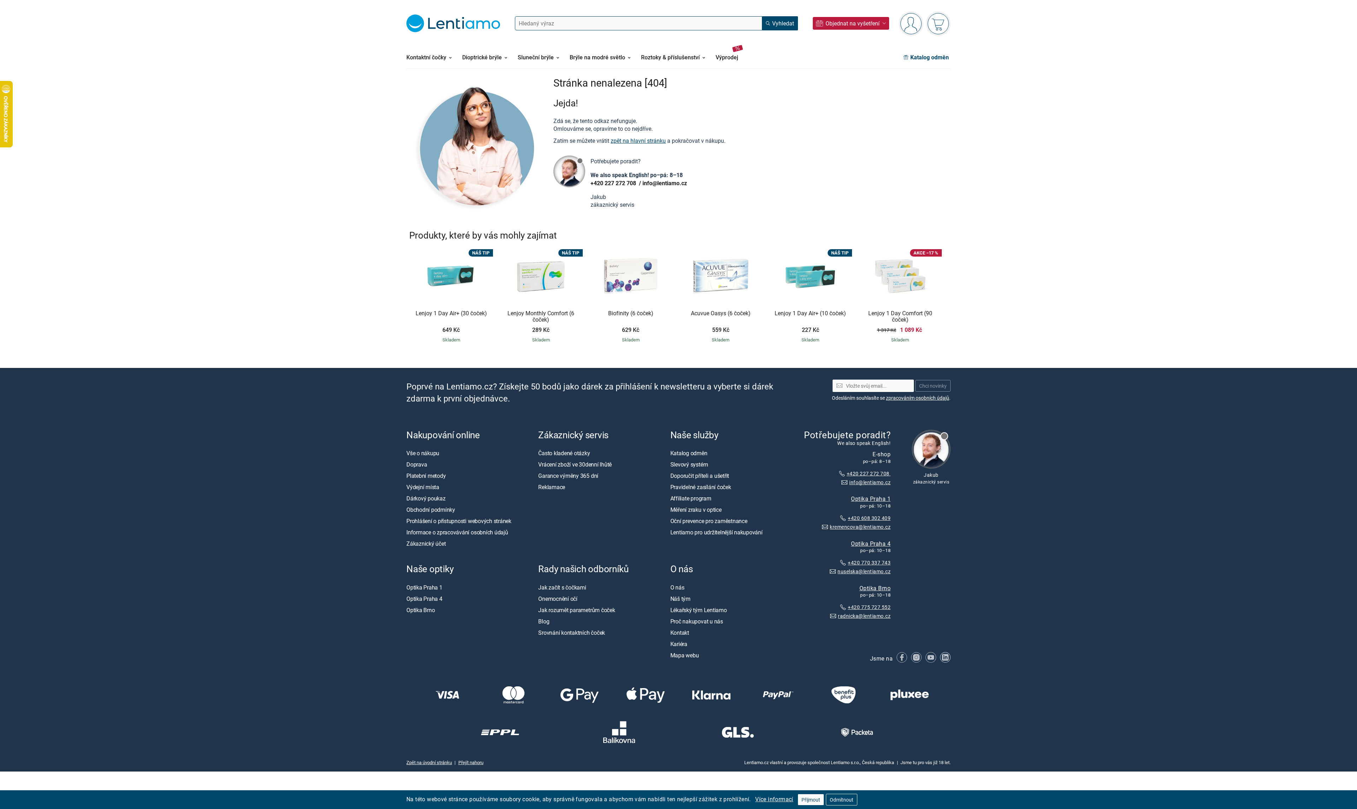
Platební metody (426, 476)
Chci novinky (933, 385)
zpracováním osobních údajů (917, 397)
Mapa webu (684, 655)
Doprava (416, 464)
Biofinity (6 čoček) (630, 313)
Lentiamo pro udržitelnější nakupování (716, 532)
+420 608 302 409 (869, 518)
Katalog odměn (688, 453)
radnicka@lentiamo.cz (864, 615)
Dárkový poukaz (426, 498)
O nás (677, 587)
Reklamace (551, 487)
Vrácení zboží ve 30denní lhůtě (575, 464)
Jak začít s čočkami (562, 587)
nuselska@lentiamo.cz (864, 571)
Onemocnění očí (557, 599)
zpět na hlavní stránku (638, 141)
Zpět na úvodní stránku (429, 762)
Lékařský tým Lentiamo (698, 610)
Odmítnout (841, 799)
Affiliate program (690, 498)
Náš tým (680, 599)
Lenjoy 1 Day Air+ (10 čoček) (810, 313)
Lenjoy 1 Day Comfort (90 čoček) (900, 316)
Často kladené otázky (564, 453)
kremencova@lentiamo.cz (860, 526)
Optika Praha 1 (871, 499)
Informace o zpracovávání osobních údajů (457, 532)
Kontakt (679, 633)
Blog (543, 621)
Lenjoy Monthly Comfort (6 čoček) (540, 316)
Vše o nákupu (422, 453)
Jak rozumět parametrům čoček (576, 610)
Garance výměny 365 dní (568, 476)
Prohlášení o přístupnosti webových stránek (458, 521)
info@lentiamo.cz (664, 183)
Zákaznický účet (426, 543)
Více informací (774, 799)
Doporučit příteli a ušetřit (699, 476)
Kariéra (678, 644)
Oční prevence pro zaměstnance (708, 521)
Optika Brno (875, 588)
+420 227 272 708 (614, 183)
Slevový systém (689, 464)
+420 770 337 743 (869, 562)
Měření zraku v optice (696, 510)
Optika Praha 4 (871, 543)
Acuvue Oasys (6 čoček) (721, 313)
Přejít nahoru (470, 762)
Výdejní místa (422, 487)
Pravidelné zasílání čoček (700, 487)
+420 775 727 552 (869, 607)
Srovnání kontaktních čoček (571, 633)
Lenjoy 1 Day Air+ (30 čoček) (451, 313)
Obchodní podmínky (430, 510)
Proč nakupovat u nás (696, 621)
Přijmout (810, 799)
